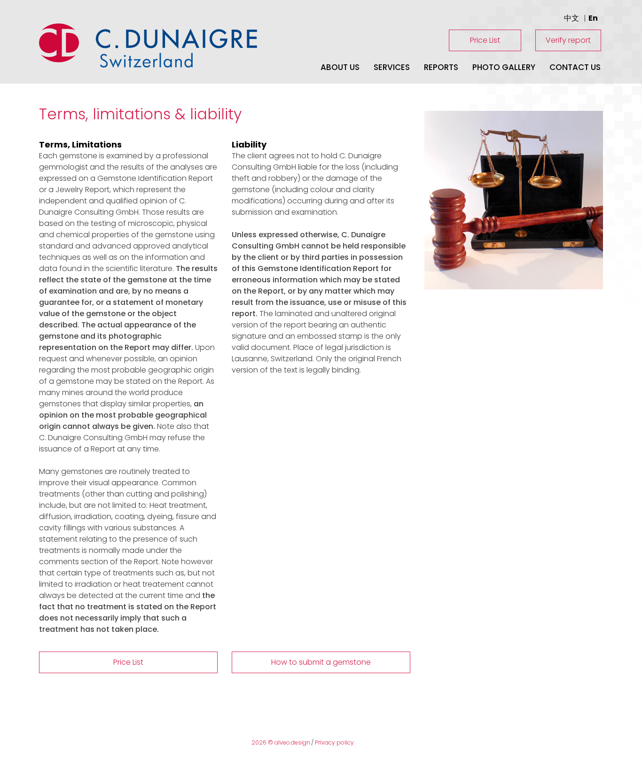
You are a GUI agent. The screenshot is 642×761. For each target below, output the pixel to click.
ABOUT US (340, 67)
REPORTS (441, 67)
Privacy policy (334, 742)
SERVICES (392, 67)
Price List (485, 40)
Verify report (568, 40)
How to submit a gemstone (321, 662)
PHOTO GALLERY (503, 67)
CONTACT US (575, 67)
